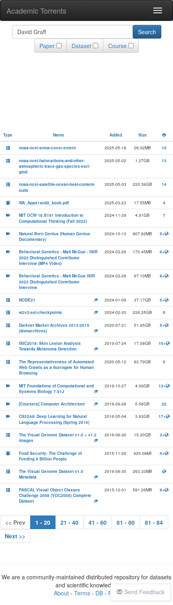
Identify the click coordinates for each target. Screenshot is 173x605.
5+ (162, 233)
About (61, 593)
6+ (162, 252)
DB (99, 593)
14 (164, 184)
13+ (162, 386)
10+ (162, 343)
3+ (162, 435)
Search (147, 32)
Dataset (81, 46)
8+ (162, 276)
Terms (82, 593)
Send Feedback (144, 592)
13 (164, 160)
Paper (47, 46)
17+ (162, 416)
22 (164, 404)
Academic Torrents (36, 10)
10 (164, 148)
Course (117, 46)
